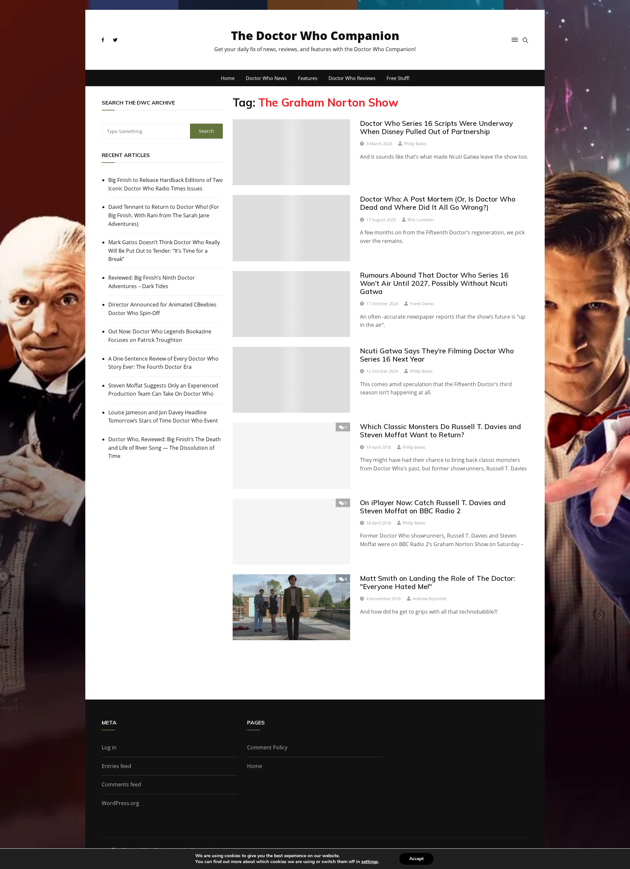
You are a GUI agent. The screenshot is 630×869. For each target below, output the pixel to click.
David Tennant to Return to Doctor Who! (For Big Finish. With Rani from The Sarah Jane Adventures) (163, 215)
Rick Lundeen (421, 220)
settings (369, 862)
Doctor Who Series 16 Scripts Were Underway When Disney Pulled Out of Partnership (436, 127)
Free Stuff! (398, 78)
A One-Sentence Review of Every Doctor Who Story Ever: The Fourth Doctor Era (163, 363)
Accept (416, 859)
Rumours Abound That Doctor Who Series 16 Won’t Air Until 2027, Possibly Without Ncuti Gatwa (434, 283)
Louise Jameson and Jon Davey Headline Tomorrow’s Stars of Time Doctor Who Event (163, 417)
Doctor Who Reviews (351, 78)
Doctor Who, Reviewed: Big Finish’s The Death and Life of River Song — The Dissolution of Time (164, 448)
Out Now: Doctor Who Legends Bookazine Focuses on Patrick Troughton (159, 336)
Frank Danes (422, 303)
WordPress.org (120, 803)
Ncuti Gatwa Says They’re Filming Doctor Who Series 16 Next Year (437, 354)
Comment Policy (267, 747)
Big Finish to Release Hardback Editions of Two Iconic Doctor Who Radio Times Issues (165, 184)
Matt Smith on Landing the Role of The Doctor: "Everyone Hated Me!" (437, 582)
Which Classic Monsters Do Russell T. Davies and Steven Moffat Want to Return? (440, 430)
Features (307, 78)
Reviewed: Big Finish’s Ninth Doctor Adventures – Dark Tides (151, 282)
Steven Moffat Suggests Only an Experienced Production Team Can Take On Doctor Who (163, 390)
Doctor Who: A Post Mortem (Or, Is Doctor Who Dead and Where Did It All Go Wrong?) (437, 203)
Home (228, 78)
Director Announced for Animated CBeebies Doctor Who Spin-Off (162, 309)
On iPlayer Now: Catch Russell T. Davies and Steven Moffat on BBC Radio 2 (433, 506)
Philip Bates (415, 144)
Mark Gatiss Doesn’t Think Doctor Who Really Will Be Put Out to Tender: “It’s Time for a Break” (164, 251)
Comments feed (121, 784)
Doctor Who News (266, 78)
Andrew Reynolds (429, 599)
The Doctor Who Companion (315, 36)
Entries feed (116, 766)
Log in (109, 747)
